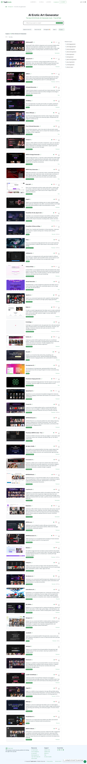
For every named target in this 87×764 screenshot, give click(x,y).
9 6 (55, 404)
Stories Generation (29, 179)
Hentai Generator (30, 281)
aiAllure (28, 73)
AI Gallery (28, 100)
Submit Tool (47, 750)
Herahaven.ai (29, 576)
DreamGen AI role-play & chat (34, 212)
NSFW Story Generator (32, 169)
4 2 (55, 659)
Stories (27, 234)
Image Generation (29, 570)
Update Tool (47, 751)
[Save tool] (59, 43)
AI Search (10, 6)
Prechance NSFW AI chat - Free (34, 432)
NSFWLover (29, 522)
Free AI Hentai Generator (32, 126)
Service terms (58, 761)
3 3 (55, 459)
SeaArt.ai (28, 295)
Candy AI (28, 139)
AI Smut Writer (30, 266)
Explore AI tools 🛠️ (27, 29)
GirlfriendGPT (29, 42)
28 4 (53, 139)
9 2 (55, 489)
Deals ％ (54, 29)
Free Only (10, 37)
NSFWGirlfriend (30, 474)
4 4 (53, 73)
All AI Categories (35, 751)
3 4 (55, 126)
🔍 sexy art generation (69, 62)
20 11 (55, 351)
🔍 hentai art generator (70, 49)
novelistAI (28, 633)
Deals (42, 2)
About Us (46, 753)
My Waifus (29, 604)
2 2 (55, 239)
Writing (27, 360)
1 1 (55, 365)
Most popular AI (35, 755)
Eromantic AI (29, 459)
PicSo (27, 239)
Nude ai (28, 307)
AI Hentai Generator (31, 87)
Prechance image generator (33, 378)
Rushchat (28, 505)
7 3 (55, 562)
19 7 (55, 432)
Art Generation (29, 95)
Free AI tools (34, 758)
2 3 (55, 199)
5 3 (55, 446)
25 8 (55, 576)
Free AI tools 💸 (38, 29)
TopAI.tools (10, 748)
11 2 (55, 154)
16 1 (53, 184)
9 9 (53, 226)
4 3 (53, 266)
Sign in (56, 2)
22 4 (55, 112)
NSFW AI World (30, 728)
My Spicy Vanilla (30, 446)
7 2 (53, 474)
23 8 (55, 522)
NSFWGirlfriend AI (31, 417)
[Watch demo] (15, 298)
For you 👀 (61, 29)
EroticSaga (29, 322)
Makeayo (28, 701)
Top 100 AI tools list (35, 756)
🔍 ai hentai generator (69, 64)
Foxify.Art (28, 562)
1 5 (55, 728)
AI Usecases (34, 753)
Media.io (28, 547)
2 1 (55, 701)
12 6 (53, 336)
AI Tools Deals (34, 750)
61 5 (53, 505)
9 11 (55, 212)
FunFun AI (28, 337)
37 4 (53, 58)
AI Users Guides (48, 756)
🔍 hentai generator (69, 57)
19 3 (55, 295)
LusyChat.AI (29, 489)
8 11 (53, 535)
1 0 (55, 100)
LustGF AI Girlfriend (31, 674)
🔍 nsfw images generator (70, 46)
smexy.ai (28, 646)
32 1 (53, 307)
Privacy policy (50, 761)
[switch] (7, 36)
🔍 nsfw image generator (70, 44)
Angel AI (28, 688)
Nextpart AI (29, 618)
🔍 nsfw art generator (69, 54)
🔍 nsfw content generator (70, 51)
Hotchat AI (29, 659)
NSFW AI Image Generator (33, 154)
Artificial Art (29, 253)
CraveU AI (28, 404)
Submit (63, 2)
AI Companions (29, 53)
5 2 (55, 617)
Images (27, 107)
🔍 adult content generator (70, 59)
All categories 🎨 (47, 29)
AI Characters (28, 220)
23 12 (53, 390)
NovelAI (28, 352)
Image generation (29, 120)
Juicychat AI (29, 58)
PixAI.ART (28, 184)
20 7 (53, 42)
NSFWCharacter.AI (31, 535)
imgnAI (28, 199)
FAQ (45, 755)
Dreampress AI (30, 365)
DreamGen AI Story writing (33, 226)
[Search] (85, 761)
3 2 (55, 169)
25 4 (53, 378)
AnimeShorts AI (30, 589)
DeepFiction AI (30, 716)
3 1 (55, 281)
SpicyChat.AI (29, 391)
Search (49, 2)
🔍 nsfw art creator (69, 67)
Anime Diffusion (30, 112)
